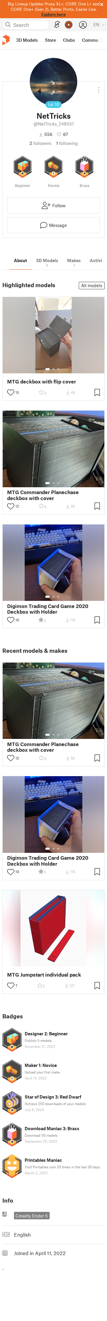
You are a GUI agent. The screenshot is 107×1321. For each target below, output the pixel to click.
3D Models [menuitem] (27, 40)
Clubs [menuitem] (69, 40)
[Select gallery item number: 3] (58, 369)
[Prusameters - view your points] (69, 25)
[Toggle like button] (10, 392)
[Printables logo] (6, 40)
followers (40, 143)
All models (91, 285)
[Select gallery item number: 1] (47, 369)
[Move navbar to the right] (101, 40)
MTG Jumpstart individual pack (44, 974)
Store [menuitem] (50, 40)
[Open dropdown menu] (99, 87)
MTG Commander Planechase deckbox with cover (43, 495)
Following (67, 143)
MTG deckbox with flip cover (41, 381)
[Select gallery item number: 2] (53, 369)
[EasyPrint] (57, 24)
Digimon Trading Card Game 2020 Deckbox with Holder (47, 609)
